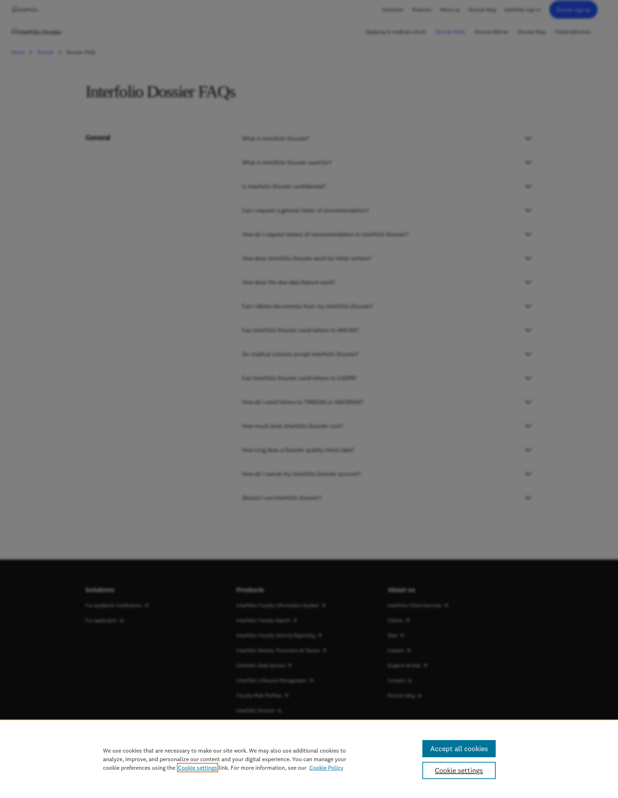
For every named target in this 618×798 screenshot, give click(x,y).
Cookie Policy (326, 767)
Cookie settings (197, 767)
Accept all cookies (459, 748)
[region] (309, 758)
